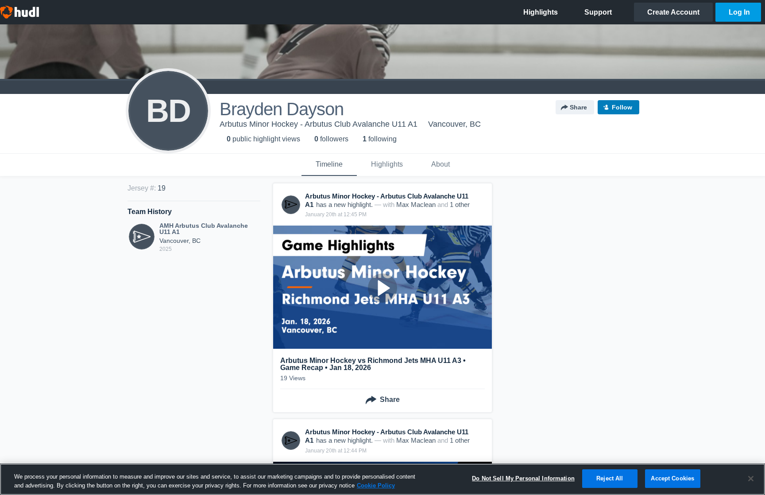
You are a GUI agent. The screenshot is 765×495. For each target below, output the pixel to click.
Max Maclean (416, 204)
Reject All (609, 478)
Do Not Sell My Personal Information (523, 478)
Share (578, 107)
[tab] (329, 165)
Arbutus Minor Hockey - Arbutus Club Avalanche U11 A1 (318, 124)
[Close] (751, 478)
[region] (382, 479)
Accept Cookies (672, 478)
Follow (622, 107)
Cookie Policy (376, 485)
